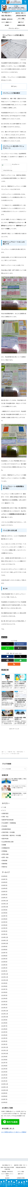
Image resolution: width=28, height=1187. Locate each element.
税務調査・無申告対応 (7, 1171)
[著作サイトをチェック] (7, 656)
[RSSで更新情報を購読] (14, 664)
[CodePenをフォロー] (7, 660)
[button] (20, 648)
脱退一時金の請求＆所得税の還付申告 (7, 1168)
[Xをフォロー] (20, 656)
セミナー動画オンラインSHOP (7, 1174)
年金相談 (5, 637)
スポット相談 (21, 1171)
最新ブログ (20, 1173)
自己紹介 (7, 1178)
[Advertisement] (14, 739)
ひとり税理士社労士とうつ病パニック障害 (13, 1132)
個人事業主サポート (7, 1165)
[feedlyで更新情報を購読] (20, 660)
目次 (12, 86)
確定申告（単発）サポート (20, 1165)
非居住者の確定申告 (21, 1167)
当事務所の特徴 (20, 1178)
